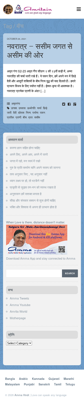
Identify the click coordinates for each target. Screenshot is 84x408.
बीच (25, 117)
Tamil (57, 384)
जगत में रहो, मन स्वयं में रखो (25, 161)
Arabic (23, 379)
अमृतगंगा (15, 103)
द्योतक (21, 112)
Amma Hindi (21, 395)
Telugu (70, 384)
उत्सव (14, 108)
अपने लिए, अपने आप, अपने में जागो (29, 154)
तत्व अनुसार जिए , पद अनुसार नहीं (28, 174)
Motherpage (18, 318)
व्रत (30, 117)
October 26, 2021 (16, 38)
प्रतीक (10, 117)
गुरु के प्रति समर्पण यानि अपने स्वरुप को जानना (35, 167)
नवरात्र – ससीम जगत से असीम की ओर (39, 51)
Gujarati (54, 379)
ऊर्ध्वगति (31, 108)
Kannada (38, 379)
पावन (42, 112)
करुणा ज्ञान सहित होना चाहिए (25, 148)
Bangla (10, 379)
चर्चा (39, 108)
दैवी (15, 112)
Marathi (69, 379)
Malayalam (12, 384)
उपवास (22, 108)
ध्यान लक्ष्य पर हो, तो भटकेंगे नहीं (27, 180)
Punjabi (29, 384)
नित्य (28, 112)
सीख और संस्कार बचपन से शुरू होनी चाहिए (33, 200)
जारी (9, 112)
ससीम (37, 117)
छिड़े (45, 108)
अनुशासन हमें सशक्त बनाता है (25, 194)
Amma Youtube (20, 305)
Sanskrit (44, 384)
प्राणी (18, 117)
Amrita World (18, 311)
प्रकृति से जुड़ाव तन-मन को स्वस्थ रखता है (33, 187)
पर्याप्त (35, 112)
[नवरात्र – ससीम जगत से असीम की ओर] (70, 104)
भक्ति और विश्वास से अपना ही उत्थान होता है (33, 207)
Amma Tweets (19, 298)
